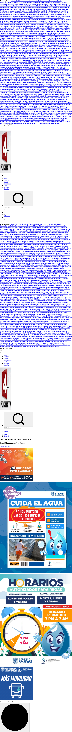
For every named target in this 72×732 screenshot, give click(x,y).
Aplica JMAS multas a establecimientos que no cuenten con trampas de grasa (36, 81)
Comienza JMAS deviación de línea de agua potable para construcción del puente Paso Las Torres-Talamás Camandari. (34, 56)
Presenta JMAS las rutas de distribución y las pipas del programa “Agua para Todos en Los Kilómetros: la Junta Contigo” (35, 85)
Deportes (6, 180)
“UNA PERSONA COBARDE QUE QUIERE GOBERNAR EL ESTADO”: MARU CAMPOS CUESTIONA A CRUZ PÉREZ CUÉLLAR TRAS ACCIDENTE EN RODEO (35, 48)
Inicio (5, 178)
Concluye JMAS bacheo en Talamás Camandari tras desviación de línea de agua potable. (34, 38)
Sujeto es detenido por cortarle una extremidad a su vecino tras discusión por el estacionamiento (36, 47)
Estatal (6, 182)
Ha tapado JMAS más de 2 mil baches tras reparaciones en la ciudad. (40, 55)
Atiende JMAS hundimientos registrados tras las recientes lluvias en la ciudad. (34, 69)
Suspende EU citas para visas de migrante (18, 2)
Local (5, 185)
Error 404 (6, 436)
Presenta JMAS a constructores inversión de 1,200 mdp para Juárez (40, 23)
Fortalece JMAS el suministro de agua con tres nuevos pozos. (23, 98)
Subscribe (7, 216)
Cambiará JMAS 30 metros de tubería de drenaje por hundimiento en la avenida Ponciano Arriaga (34, 98)
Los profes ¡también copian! (39, 60)
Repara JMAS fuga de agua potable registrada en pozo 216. (32, 4)
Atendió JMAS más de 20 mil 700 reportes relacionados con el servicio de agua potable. (36, 52)
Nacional (6, 187)
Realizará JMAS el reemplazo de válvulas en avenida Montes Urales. (37, 14)
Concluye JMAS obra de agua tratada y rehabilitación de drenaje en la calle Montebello (31, 7)
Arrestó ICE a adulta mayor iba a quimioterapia (23, 120)
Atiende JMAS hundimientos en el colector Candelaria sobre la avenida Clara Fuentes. (34, 77)
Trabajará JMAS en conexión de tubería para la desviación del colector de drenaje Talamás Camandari (33, 100)
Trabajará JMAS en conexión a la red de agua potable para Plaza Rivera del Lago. (34, 58)
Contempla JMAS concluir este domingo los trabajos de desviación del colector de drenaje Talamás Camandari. (33, 107)
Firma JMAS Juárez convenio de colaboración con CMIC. (23, 35)
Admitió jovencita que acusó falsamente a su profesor (22, 87)
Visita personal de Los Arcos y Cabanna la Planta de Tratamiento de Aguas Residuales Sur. (36, 103)
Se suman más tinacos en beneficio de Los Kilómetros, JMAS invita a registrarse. (37, 9)
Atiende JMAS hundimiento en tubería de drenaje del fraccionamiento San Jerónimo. (37, 113)
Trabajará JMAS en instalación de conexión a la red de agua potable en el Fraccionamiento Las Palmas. (35, 122)
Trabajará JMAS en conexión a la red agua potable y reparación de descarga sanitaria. (34, 39)
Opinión (6, 189)
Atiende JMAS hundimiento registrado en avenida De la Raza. (33, 64)
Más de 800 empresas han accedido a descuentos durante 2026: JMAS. (32, 13)
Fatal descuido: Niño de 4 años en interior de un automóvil (38, 89)
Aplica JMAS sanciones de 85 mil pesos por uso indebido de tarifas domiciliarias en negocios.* (34, 121)
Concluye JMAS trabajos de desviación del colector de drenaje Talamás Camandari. (34, 92)
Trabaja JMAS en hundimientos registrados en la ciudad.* (36, 52)
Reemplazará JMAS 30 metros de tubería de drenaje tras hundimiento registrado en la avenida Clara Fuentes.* (35, 83)
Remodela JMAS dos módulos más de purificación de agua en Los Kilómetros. (43, 103)
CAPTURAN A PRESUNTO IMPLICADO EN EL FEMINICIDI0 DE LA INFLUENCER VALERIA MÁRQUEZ (33, 68)
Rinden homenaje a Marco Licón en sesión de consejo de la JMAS (34, 116)
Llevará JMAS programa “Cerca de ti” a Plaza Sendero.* (37, 30)
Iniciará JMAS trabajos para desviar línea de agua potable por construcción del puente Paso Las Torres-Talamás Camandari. (33, 90)
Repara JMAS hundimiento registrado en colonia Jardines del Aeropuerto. (34, 15)
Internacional (7, 184)
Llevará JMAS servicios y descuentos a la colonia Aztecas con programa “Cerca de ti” (35, 81)
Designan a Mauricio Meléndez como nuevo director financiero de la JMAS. (36, 114)
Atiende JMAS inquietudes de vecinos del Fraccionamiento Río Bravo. (28, 19)
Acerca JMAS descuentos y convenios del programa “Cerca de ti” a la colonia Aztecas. (35, 74)
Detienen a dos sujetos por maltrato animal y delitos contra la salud (34, 67)
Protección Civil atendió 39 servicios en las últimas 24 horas (24, 28)
